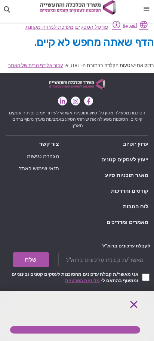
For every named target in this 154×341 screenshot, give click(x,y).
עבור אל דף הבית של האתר (35, 65)
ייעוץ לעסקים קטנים (124, 159)
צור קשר (49, 143)
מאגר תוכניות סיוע (126, 175)
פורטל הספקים (91, 26)
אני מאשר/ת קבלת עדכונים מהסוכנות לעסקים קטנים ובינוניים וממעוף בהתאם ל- (75, 277)
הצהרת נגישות (43, 156)
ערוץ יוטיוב (135, 143)
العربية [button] (130, 24)
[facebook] (88, 101)
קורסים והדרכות (129, 190)
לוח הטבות (135, 206)
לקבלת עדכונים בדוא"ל (126, 246)
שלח (31, 259)
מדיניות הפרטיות (82, 280)
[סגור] (133, 304)
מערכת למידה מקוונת (49, 26)
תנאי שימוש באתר (39, 168)
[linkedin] (62, 101)
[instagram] (75, 101)
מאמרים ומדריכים (127, 221)
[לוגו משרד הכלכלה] (78, 7)
